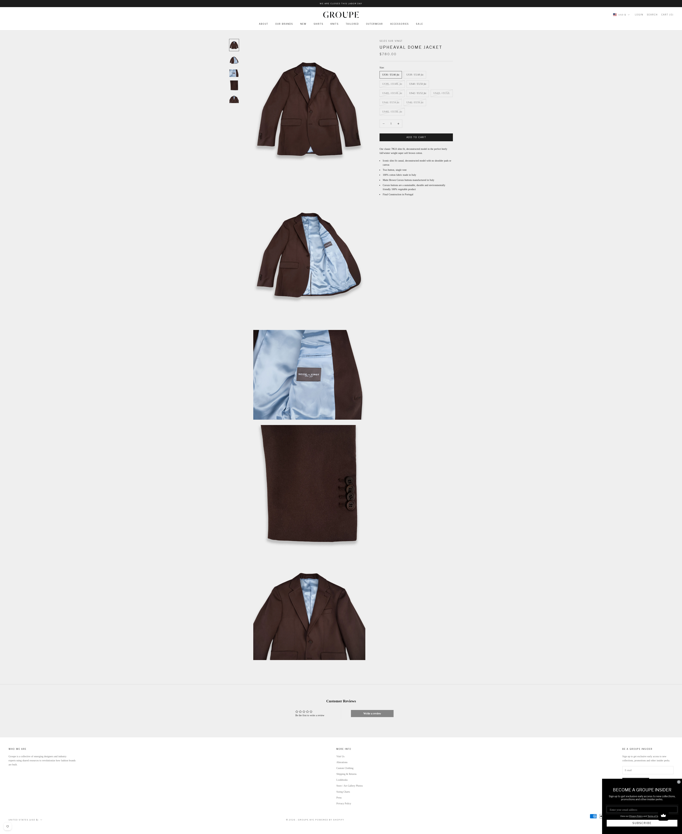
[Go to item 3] (234, 73)
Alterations (341, 762)
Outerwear (374, 24)
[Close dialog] (679, 782)
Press (339, 797)
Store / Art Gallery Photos (349, 785)
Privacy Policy (343, 803)
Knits (335, 24)
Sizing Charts (343, 791)
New (303, 24)
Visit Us (340, 756)
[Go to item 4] (234, 86)
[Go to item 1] (234, 45)
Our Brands (284, 24)
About (263, 24)
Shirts (318, 24)
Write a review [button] (372, 713)
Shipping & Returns (346, 774)
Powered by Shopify (329, 820)
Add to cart (416, 137)
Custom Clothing (344, 768)
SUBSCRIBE (642, 823)
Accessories (399, 24)
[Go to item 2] (234, 60)
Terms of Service (656, 816)
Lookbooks (342, 780)
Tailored (352, 24)
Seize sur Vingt (391, 41)
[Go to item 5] (234, 99)
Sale (419, 24)
